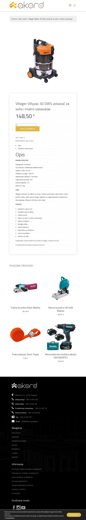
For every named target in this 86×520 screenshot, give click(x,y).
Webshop (15, 437)
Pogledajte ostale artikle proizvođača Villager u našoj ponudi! (37, 241)
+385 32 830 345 (32, 399)
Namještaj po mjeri (19, 441)
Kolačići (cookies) (18, 489)
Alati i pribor (23, 19)
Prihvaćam (74, 515)
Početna (14, 19)
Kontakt (15, 457)
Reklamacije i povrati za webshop (25, 473)
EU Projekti (16, 493)
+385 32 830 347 (25, 417)
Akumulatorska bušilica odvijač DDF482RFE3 (60, 356)
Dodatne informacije (25, 148)
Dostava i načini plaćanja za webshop (27, 469)
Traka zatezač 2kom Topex (25, 354)
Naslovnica (16, 433)
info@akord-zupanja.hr (29, 421)
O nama (14, 453)
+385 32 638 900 (34, 413)
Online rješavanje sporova (22, 485)
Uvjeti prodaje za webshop (22, 477)
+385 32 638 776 (41, 408)
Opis (19, 145)
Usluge (14, 445)
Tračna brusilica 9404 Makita (25, 307)
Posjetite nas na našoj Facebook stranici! (30, 245)
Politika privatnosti (20, 481)
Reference (16, 449)
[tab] (43, 145)
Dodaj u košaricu (27, 129)
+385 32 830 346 (31, 404)
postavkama (10, 518)
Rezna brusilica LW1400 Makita (60, 309)
